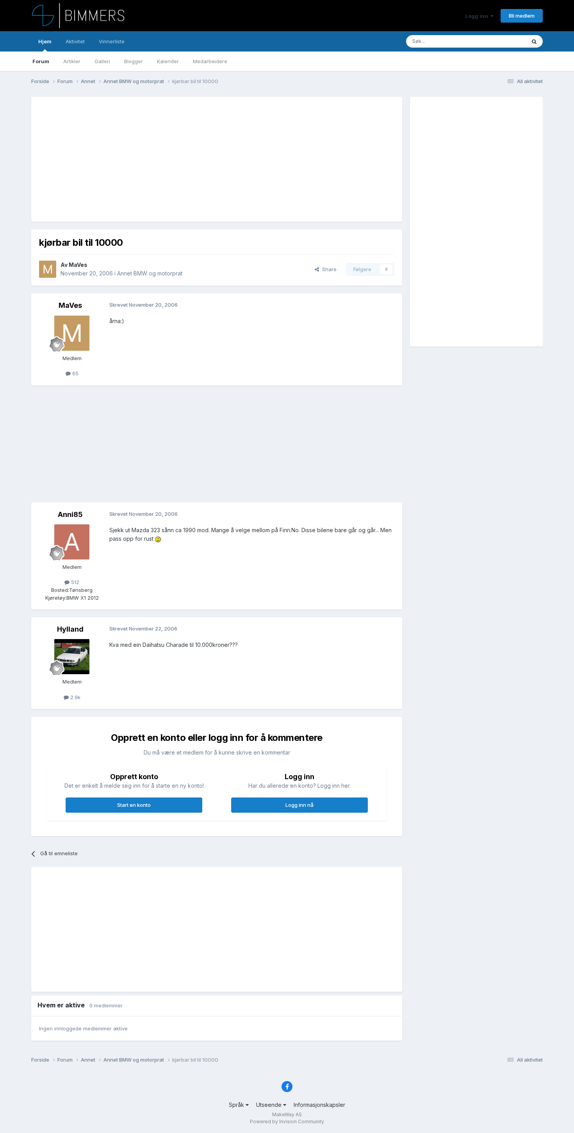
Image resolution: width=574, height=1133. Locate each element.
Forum (40, 61)
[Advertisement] (181, 159)
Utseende (269, 1104)
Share (328, 269)
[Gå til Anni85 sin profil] (71, 541)
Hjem (45, 41)
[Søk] (534, 41)
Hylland (70, 629)
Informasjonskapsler (319, 1104)
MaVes (78, 264)
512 (74, 582)
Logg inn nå (299, 805)
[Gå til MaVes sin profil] (47, 269)
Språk (237, 1104)
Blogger (133, 61)
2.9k (74, 697)
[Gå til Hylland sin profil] (71, 656)
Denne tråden (499, 41)
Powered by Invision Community (287, 1121)
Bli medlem (522, 15)
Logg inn (477, 16)
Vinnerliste (112, 41)
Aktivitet (75, 41)
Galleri (102, 61)
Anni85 (70, 514)
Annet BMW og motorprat (149, 273)
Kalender (168, 61)
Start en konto (134, 805)
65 (74, 373)
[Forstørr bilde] (158, 538)
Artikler (71, 61)
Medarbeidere (210, 61)
